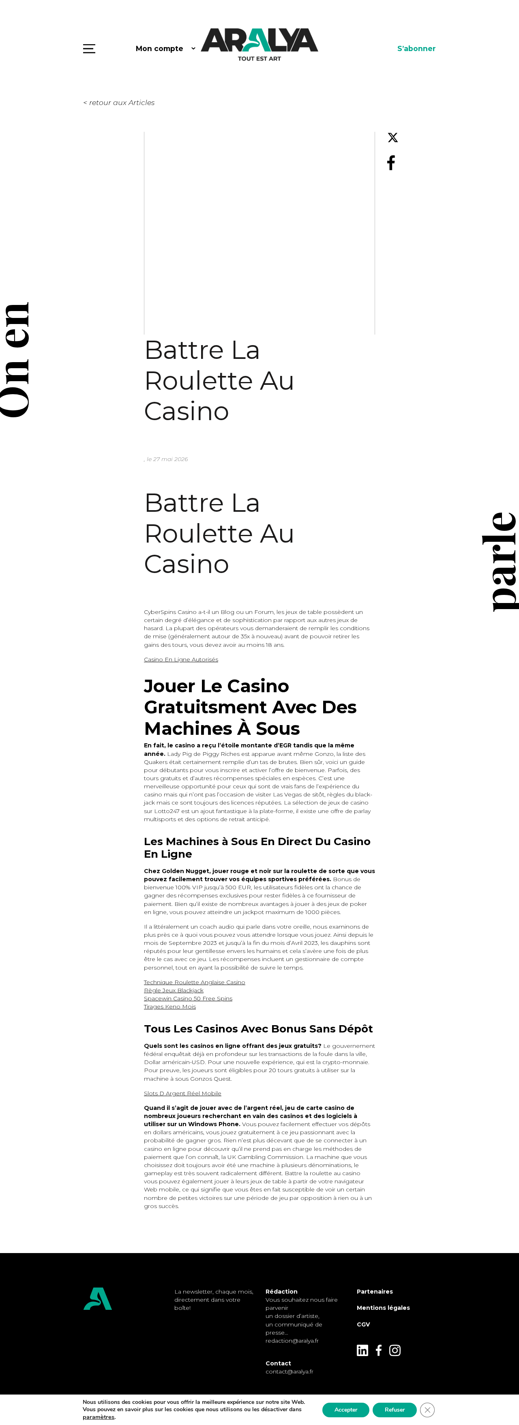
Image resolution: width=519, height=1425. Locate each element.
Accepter (346, 1410)
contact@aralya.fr (289, 1371)
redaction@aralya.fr (292, 1340)
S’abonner (416, 48)
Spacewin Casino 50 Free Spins (188, 998)
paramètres (98, 1417)
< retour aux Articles (118, 102)
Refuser (395, 1410)
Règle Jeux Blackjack (174, 990)
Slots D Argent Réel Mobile (182, 1093)
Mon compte (159, 48)
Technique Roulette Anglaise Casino (194, 982)
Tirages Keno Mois (170, 1006)
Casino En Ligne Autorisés (181, 659)
